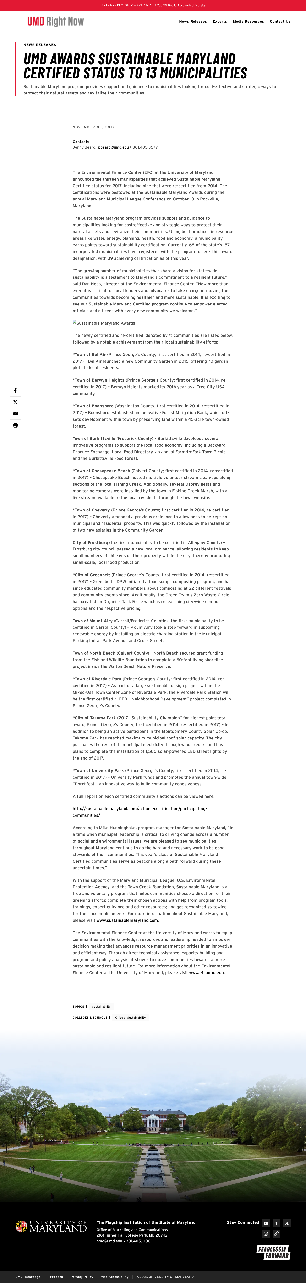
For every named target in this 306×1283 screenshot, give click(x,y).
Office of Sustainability (130, 1017)
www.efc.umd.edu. (207, 972)
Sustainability (101, 1006)
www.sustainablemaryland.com (127, 920)
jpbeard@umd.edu (113, 147)
